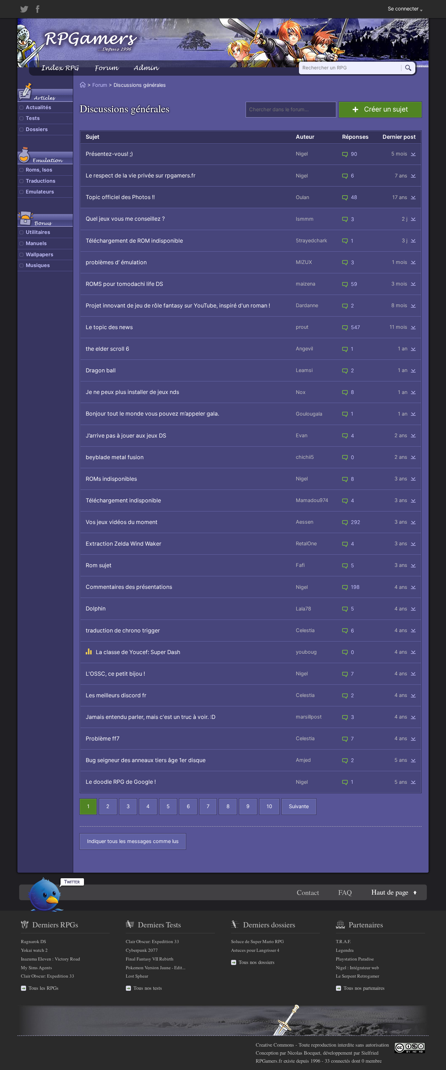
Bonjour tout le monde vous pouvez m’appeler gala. (152, 413)
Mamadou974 (312, 500)
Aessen (304, 522)
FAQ (345, 892)
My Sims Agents (36, 967)
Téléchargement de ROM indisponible (134, 240)
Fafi (300, 565)
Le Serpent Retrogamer (357, 976)
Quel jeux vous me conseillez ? (125, 218)
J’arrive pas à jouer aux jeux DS (126, 435)
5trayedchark (311, 240)
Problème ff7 (103, 738)
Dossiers (37, 129)
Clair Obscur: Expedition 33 (47, 976)
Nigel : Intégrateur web (357, 967)
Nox (301, 392)
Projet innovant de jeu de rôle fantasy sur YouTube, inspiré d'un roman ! (178, 305)
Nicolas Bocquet (303, 1052)
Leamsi (304, 370)
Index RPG (59, 67)
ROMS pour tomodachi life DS (124, 284)
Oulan (302, 197)
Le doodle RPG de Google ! (121, 782)
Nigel (302, 154)
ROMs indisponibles (111, 479)
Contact (308, 892)
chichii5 (305, 457)
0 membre (372, 1060)
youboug (306, 652)
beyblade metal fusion (115, 457)
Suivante (299, 806)
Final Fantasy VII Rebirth (150, 959)
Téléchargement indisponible (123, 500)
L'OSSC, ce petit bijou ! (115, 673)
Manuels (36, 243)
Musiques (38, 265)
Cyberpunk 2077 (142, 950)
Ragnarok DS (33, 941)
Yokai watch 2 (34, 950)
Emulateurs (40, 192)
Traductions (40, 181)
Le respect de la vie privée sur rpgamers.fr (140, 175)
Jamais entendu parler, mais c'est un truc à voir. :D (150, 717)
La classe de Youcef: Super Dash (138, 652)
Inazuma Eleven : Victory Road (50, 959)
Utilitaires (38, 232)
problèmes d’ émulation (116, 262)
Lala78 (303, 609)
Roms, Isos (39, 170)
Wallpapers (39, 254)
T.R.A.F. (343, 941)
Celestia (305, 630)
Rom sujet (99, 565)
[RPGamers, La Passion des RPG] (91, 41)
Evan (301, 435)
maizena (305, 284)
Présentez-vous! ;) (109, 154)
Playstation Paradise (355, 959)
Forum (105, 67)
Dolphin (96, 608)
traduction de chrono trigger (123, 630)
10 (269, 806)
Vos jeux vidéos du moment (121, 522)
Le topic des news (109, 327)
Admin (145, 67)
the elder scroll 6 (107, 349)
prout (302, 327)
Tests (33, 118)
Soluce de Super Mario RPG (257, 941)
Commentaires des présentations (129, 587)
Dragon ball (101, 370)
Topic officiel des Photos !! (120, 197)
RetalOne (306, 543)
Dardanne (307, 305)
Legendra (345, 950)
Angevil (304, 349)
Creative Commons (275, 1044)
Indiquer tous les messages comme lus (133, 841)
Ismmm (305, 219)
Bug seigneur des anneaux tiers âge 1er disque (146, 760)
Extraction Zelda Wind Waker (123, 543)
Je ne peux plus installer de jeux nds (132, 392)
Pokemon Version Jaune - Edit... (155, 967)
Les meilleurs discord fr (116, 695)
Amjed (303, 760)
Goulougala (309, 414)
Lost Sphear (137, 976)
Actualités (38, 107)
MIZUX (304, 262)
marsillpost (309, 717)
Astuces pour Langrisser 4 (255, 950)
